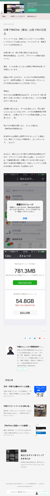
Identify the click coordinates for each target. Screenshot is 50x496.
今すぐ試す (32, 10)
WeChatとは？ (32, 16)
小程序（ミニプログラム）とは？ (17, 16)
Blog (3, 16)
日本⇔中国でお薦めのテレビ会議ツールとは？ (21, 386)
